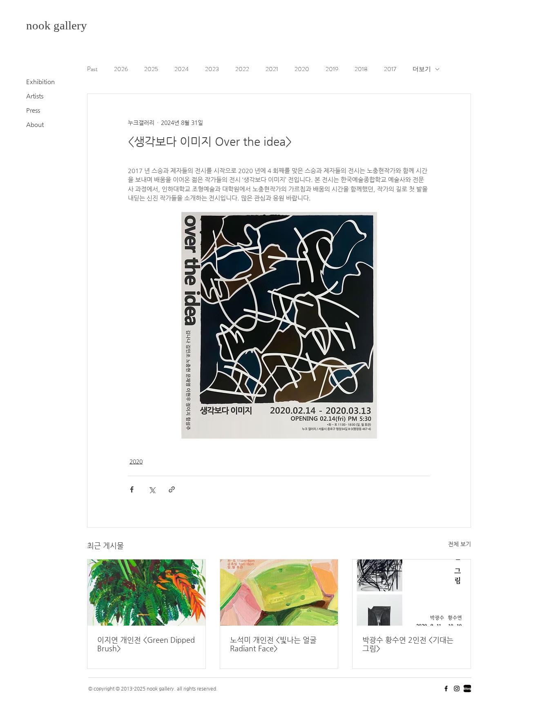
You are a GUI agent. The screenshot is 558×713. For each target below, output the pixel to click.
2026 (121, 69)
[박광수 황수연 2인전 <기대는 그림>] (412, 592)
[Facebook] (446, 688)
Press (33, 110)
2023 (212, 69)
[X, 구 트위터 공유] (152, 489)
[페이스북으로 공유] (132, 489)
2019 (332, 69)
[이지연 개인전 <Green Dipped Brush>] (146, 592)
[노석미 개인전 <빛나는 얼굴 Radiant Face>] (279, 592)
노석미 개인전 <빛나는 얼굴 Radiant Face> (273, 644)
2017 (390, 69)
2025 (151, 69)
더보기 (422, 69)
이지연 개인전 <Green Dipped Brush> (146, 644)
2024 (181, 69)
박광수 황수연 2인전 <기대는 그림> (407, 644)
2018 (361, 69)
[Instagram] (456, 688)
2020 (302, 69)
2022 (242, 69)
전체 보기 (459, 544)
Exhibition (40, 81)
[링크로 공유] (172, 489)
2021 (272, 69)
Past (92, 69)
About (35, 124)
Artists (34, 95)
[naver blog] (467, 688)
